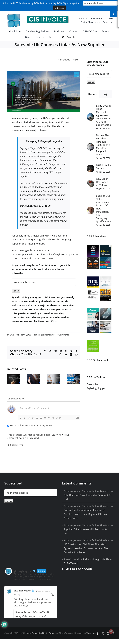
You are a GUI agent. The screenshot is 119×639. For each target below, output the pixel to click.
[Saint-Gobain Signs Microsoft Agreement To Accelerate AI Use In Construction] (90, 115)
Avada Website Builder (36, 633)
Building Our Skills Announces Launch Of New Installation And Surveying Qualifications (103, 208)
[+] (61, 417)
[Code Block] (49, 418)
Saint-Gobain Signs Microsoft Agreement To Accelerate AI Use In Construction (103, 115)
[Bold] (21, 418)
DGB (12, 334)
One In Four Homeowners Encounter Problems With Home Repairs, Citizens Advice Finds (85, 514)
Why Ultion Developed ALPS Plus (102, 182)
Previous (65, 59)
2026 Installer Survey (103, 167)
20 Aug (17, 595)
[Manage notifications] (111, 631)
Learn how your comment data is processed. (38, 436)
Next (75, 59)
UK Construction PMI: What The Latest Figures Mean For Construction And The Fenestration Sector (86, 548)
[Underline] (29, 418)
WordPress (91, 633)
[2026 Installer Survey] (90, 166)
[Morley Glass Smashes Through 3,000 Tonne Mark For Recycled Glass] (90, 145)
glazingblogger (22, 590)
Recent (93, 94)
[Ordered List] (37, 418)
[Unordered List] (41, 418)
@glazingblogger (43, 591)
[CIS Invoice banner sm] (48, 16)
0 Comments (63, 334)
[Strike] (33, 418)
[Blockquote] (45, 418)
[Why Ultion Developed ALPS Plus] (90, 181)
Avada (51, 633)
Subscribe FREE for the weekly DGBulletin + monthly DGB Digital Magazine (40, 3)
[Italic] (25, 418)
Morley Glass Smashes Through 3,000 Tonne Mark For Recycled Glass (103, 145)
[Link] (53, 418)
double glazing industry (44, 334)
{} (57, 417)
